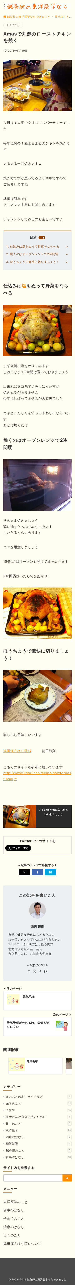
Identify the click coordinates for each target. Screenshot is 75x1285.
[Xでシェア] (24, 872)
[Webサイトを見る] (29, 971)
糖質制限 (38, 1143)
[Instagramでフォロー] (46, 971)
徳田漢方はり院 (15, 751)
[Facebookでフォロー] (40, 971)
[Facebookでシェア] (37, 872)
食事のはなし (38, 1157)
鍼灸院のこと (38, 1150)
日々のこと (13, 25)
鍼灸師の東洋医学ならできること (47, 1279)
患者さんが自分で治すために (38, 1116)
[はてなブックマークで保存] (50, 872)
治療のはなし (38, 1137)
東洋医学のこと (15, 1202)
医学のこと (38, 1103)
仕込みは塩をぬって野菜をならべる (34, 246)
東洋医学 (38, 1130)
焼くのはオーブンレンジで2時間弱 (34, 254)
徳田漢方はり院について (22, 1244)
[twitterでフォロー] (34, 971)
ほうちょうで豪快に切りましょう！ (34, 262)
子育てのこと (13, 1218)
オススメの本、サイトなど (38, 1096)
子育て (38, 1110)
